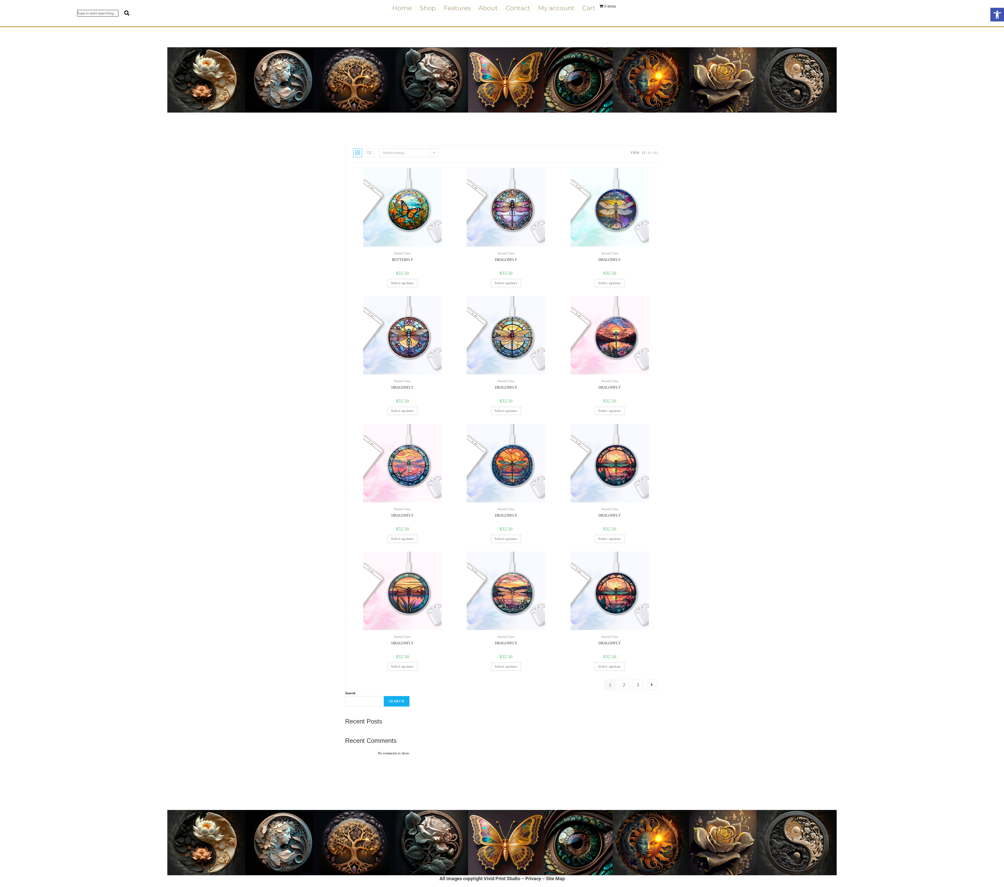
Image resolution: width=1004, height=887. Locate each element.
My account (556, 8)
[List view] (369, 152)
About (488, 8)
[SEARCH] (123, 13)
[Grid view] (357, 152)
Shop (428, 8)
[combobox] (97, 13)
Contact (518, 8)
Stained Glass (402, 253)
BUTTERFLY (402, 260)
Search (350, 693)
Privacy (533, 878)
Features (457, 8)
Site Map (555, 878)
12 (643, 153)
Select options (402, 283)
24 (649, 153)
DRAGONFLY (506, 260)
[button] (997, 14)
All (656, 153)
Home (402, 8)
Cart (588, 8)
